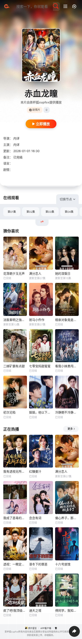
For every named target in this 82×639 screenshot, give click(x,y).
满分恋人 (35, 273)
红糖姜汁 (35, 471)
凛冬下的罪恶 (38, 564)
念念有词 (35, 518)
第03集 (49, 211)
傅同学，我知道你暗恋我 (67, 610)
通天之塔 (35, 610)
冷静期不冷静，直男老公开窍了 (67, 412)
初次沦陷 (9, 412)
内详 (16, 138)
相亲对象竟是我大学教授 (67, 320)
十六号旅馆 (62, 564)
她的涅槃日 (62, 273)
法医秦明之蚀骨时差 (15, 320)
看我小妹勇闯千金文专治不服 (67, 366)
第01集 (12, 211)
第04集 (69, 211)
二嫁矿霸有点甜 (14, 366)
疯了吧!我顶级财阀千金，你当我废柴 (15, 610)
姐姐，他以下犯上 (41, 412)
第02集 (30, 211)
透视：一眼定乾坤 (15, 564)
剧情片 (36, 109)
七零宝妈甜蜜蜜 (40, 366)
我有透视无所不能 (15, 471)
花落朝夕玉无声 (14, 273)
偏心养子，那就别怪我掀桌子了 (67, 518)
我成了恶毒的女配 (15, 518)
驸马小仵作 (36, 320)
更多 (70, 428)
